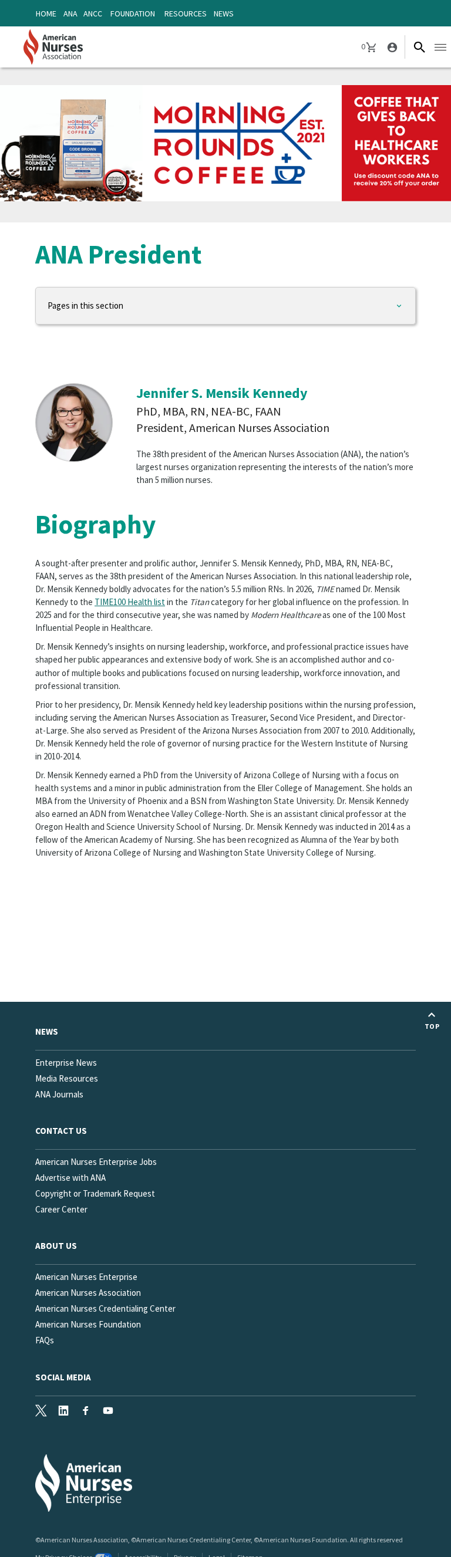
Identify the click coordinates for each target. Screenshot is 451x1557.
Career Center (61, 1209)
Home (46, 13)
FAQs (44, 1340)
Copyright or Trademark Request (95, 1193)
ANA (70, 13)
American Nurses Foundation (88, 1324)
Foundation (132, 13)
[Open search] (419, 46)
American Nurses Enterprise (86, 1276)
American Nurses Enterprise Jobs (96, 1161)
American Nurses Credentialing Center (105, 1308)
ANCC (92, 13)
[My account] (391, 46)
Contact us (61, 1130)
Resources (185, 13)
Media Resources (66, 1078)
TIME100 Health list (130, 601)
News (224, 13)
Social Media (63, 1377)
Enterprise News (66, 1062)
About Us (56, 1245)
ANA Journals (59, 1094)
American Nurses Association (88, 1292)
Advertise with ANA (70, 1177)
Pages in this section (85, 305)
